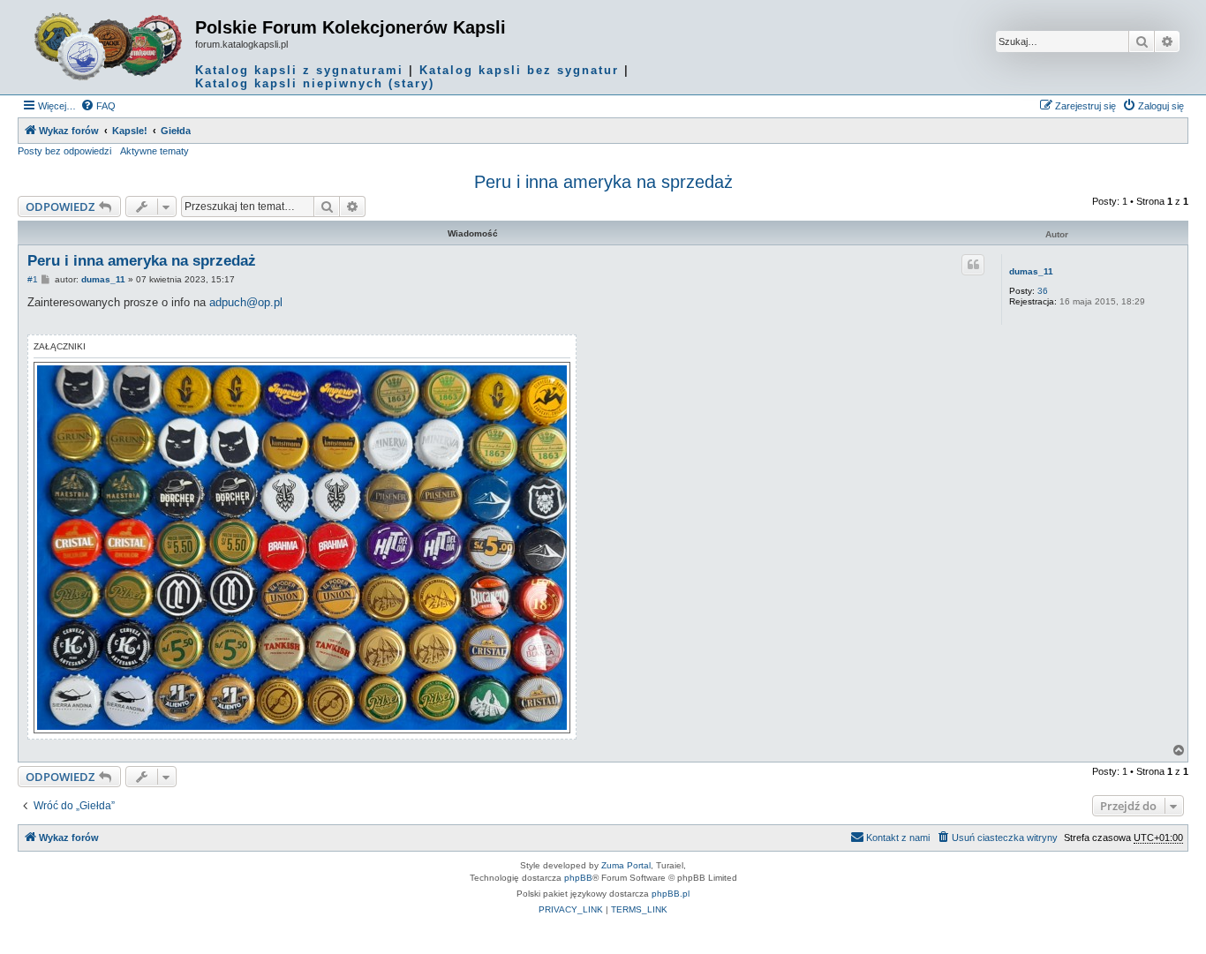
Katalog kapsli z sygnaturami (299, 70)
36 (1042, 291)
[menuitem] (98, 105)
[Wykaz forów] (108, 46)
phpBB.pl (671, 893)
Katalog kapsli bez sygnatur (519, 70)
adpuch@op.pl (246, 302)
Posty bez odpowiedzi (64, 151)
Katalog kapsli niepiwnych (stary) (314, 83)
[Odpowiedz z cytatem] (972, 264)
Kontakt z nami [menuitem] (898, 837)
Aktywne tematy (154, 151)
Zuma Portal (626, 865)
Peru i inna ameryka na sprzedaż (603, 182)
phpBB (578, 878)
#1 (32, 279)
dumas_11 (1031, 271)
